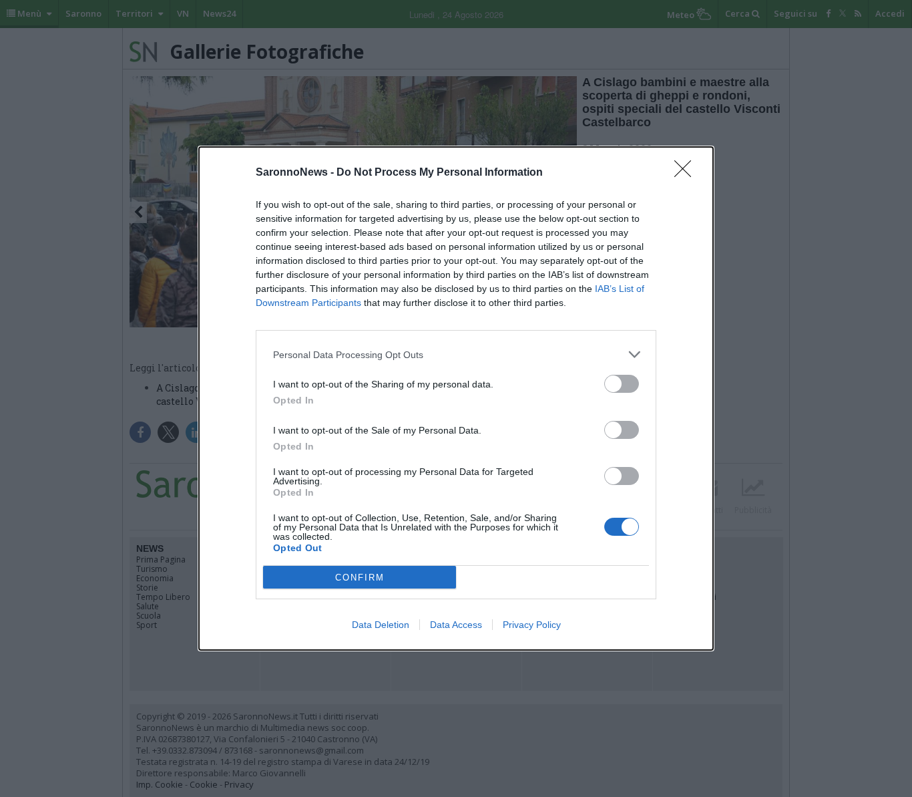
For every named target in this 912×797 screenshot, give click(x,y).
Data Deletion (380, 624)
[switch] (621, 384)
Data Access (456, 624)
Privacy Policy (532, 624)
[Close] (687, 173)
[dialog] (456, 398)
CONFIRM (360, 578)
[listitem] (456, 354)
